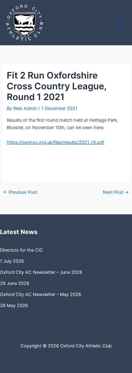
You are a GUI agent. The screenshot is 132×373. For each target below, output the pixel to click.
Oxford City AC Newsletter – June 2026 (41, 272)
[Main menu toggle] (119, 22)
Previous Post (20, 192)
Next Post (116, 192)
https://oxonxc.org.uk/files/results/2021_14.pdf (55, 142)
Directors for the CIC (21, 250)
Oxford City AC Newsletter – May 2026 (40, 294)
